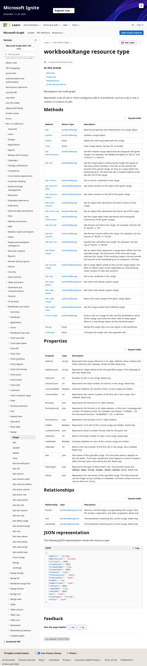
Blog (41, 660)
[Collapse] (35, 40)
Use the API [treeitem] (11, 92)
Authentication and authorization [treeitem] (15, 80)
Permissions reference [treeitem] (16, 87)
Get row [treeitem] (16, 531)
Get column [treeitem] (18, 473)
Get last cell (50, 225)
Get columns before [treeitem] (22, 484)
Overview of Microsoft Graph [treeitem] (19, 57)
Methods (50, 73)
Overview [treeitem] (12, 129)
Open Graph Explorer (131, 32)
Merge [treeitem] (16, 562)
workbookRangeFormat (71, 510)
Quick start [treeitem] (11, 73)
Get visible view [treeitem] (20, 552)
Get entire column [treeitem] (21, 489)
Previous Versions (27, 660)
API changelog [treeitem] (13, 68)
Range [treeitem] (16, 437)
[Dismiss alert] (141, 5)
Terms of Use (111, 660)
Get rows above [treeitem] (20, 536)
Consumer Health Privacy (87, 660)
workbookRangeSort (69, 518)
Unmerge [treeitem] (17, 567)
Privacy (66, 660)
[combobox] (19, 47)
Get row (49, 276)
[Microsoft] (5, 25)
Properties (51, 77)
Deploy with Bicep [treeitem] (14, 108)
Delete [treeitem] (16, 452)
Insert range (51, 315)
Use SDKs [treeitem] (10, 97)
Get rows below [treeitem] (20, 541)
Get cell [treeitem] (16, 468)
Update (48, 135)
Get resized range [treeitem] (21, 526)
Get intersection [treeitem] (20, 500)
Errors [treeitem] (9, 118)
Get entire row (52, 211)
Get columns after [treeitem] (21, 479)
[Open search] (133, 25)
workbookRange (69, 129)
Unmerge (49, 332)
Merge (48, 327)
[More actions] (140, 42)
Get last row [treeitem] (18, 515)
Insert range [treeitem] (19, 557)
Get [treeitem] (14, 442)
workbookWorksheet (69, 524)
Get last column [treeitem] (20, 510)
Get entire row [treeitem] (19, 494)
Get (47, 129)
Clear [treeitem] (15, 458)
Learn (47, 42)
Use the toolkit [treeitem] (13, 102)
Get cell (48, 163)
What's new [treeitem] (11, 62)
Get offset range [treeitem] (20, 520)
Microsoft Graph (61, 42)
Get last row (51, 242)
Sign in (140, 24)
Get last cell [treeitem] (18, 505)
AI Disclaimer (8, 660)
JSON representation (56, 84)
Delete (48, 140)
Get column (50, 180)
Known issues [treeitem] (12, 113)
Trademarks (126, 660)
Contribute (54, 660)
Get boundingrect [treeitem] (21, 463)
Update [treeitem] (16, 447)
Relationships (52, 80)
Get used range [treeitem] (20, 547)
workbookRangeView (72, 185)
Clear (47, 146)
